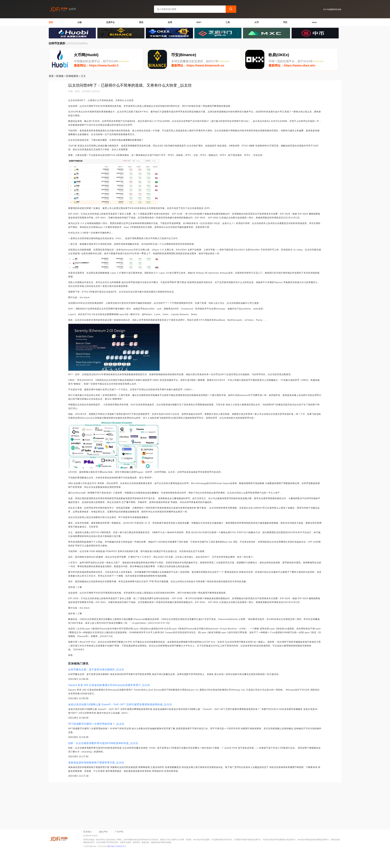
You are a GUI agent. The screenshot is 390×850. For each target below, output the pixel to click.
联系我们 (87, 832)
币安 (285, 22)
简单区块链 (102, 846)
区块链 (60, 76)
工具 (228, 22)
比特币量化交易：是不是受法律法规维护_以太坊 (96, 669)
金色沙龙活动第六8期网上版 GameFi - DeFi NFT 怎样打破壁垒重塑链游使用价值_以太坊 (120, 704)
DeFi (199, 22)
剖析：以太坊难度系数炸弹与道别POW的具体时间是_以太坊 (103, 743)
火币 (256, 22)
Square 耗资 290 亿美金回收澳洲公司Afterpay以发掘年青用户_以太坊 (109, 685)
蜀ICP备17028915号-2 (116, 846)
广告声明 (119, 832)
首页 (51, 22)
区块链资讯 (72, 76)
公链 (79, 22)
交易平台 (110, 22)
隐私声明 (103, 832)
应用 (170, 22)
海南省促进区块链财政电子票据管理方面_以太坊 (96, 762)
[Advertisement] (140, 805)
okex (314, 22)
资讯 (141, 22)
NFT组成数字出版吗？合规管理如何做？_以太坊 (96, 724)
